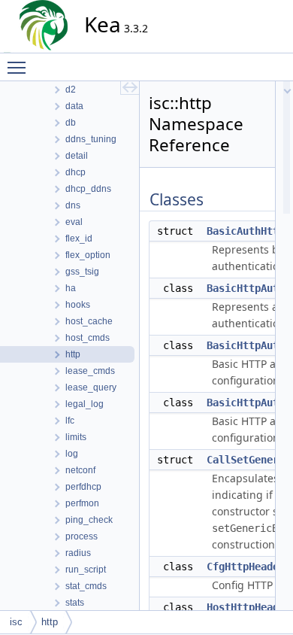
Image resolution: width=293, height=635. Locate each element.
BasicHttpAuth (246, 288)
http (49, 621)
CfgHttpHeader (246, 567)
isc (16, 621)
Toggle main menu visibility (19, 67)
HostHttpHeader (249, 607)
